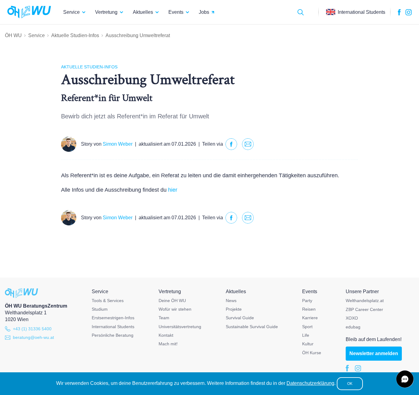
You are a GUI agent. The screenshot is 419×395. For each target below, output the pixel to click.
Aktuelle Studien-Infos (75, 35)
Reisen (309, 309)
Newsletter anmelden (373, 353)
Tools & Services (108, 300)
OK (349, 384)
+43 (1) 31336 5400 (32, 328)
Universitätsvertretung (180, 326)
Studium (100, 309)
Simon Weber (118, 144)
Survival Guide (240, 317)
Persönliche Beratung (112, 335)
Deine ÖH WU (172, 300)
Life (305, 335)
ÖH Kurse (311, 352)
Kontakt (166, 335)
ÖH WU (13, 35)
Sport (307, 326)
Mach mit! (168, 343)
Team (164, 317)
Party (307, 300)
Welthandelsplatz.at (365, 300)
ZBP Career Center (364, 309)
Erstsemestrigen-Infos (113, 317)
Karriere (310, 317)
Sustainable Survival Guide (252, 326)
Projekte (234, 309)
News (231, 300)
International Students (113, 326)
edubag (353, 326)
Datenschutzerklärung (310, 383)
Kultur (307, 343)
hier (172, 190)
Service (71, 12)
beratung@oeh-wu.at (33, 337)
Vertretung (106, 12)
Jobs (204, 12)
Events (175, 12)
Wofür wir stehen (175, 309)
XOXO (352, 318)
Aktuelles (143, 12)
